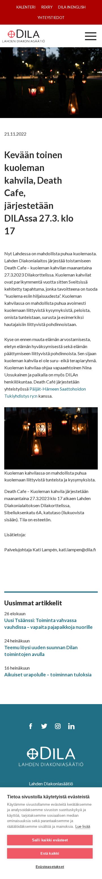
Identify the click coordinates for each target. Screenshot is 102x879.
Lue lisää (82, 826)
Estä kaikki (50, 854)
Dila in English (72, 7)
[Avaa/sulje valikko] (91, 36)
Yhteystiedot (51, 17)
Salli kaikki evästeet (50, 840)
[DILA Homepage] (51, 755)
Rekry (46, 7)
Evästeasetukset (50, 867)
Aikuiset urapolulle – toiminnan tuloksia (48, 675)
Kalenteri (25, 7)
